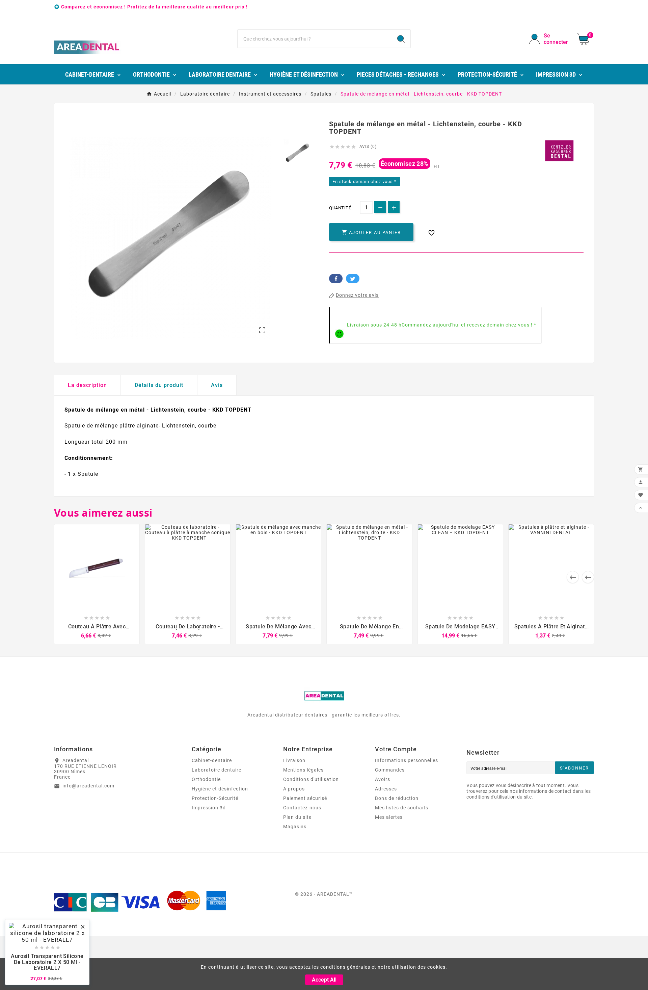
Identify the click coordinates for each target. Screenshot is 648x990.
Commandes (390, 770)
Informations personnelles (406, 760)
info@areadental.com (88, 785)
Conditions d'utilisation (311, 779)
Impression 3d (209, 807)
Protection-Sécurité (215, 798)
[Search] (401, 39)
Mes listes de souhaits (401, 807)
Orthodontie (206, 779)
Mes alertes (389, 817)
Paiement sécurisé (305, 798)
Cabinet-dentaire (212, 760)
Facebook (336, 278)
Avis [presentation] (217, 385)
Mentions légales (303, 770)
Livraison (294, 760)
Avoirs (382, 779)
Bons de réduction (396, 798)
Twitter (352, 278)
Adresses (386, 788)
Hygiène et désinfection (220, 788)
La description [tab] (87, 385)
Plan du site (297, 817)
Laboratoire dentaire (216, 770)
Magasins (294, 826)
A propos (294, 788)
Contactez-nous (302, 807)
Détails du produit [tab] (159, 385)
